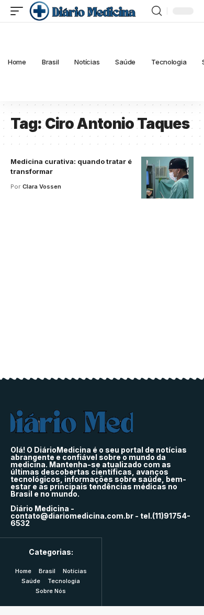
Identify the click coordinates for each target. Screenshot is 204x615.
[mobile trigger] (19, 11)
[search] (156, 11)
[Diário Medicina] (82, 11)
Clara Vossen (41, 186)
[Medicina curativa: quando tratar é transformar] (167, 178)
